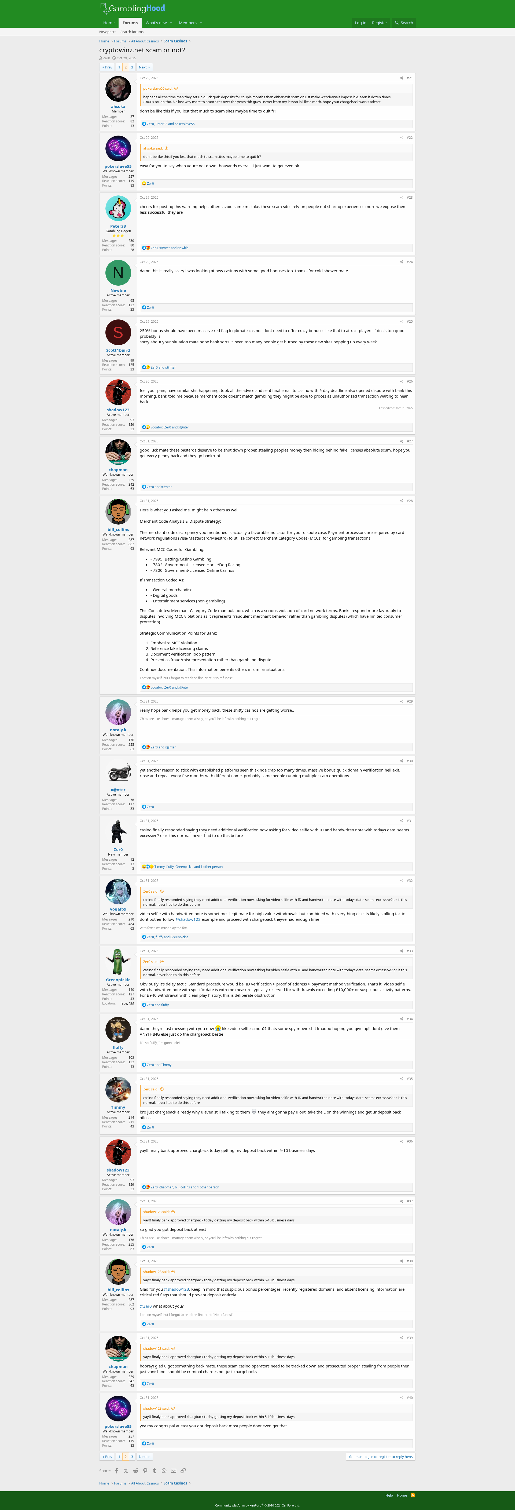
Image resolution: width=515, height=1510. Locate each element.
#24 (410, 262)
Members (188, 22)
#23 (410, 197)
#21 (410, 78)
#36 (410, 1141)
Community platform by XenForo (257, 1505)
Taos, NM (127, 1003)
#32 (410, 880)
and (163, 367)
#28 (410, 501)
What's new (156, 22)
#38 (410, 1261)
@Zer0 (146, 1306)
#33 (410, 951)
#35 (410, 1078)
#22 (410, 137)
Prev (108, 67)
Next (143, 67)
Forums (130, 22)
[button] (171, 23)
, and (171, 124)
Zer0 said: (150, 891)
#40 (410, 1397)
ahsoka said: (153, 148)
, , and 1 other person (188, 866)
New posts (107, 31)
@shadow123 (188, 919)
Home (109, 22)
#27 (410, 441)
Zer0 (106, 58)
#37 (410, 1201)
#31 (410, 820)
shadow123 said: (156, 1211)
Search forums (132, 31)
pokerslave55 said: (157, 88)
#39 (410, 1338)
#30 (410, 761)
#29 (410, 701)
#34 (410, 1019)
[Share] (401, 78)
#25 (410, 321)
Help (389, 1495)
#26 (410, 381)
